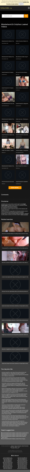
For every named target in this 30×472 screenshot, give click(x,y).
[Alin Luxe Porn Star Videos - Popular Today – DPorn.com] (22, 70)
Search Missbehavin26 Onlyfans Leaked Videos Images (13, 438)
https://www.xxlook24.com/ (7, 468)
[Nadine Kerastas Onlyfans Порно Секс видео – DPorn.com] (22, 39)
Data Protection (25, 446)
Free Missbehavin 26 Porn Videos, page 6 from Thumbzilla (14, 103)
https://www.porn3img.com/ (22, 466)
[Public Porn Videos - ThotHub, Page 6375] (8, 148)
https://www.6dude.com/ (8, 460)
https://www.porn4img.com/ (22, 467)
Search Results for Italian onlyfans (9, 134)
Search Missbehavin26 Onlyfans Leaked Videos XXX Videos (14, 434)
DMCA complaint (24, 214)
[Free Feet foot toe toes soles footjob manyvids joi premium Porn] (8, 179)
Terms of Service (17, 446)
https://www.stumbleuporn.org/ (22, 468)
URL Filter (12, 447)
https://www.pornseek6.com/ (22, 461)
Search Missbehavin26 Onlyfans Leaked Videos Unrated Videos (15, 432)
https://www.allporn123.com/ (22, 463)
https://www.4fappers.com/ (7, 457)
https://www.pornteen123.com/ (22, 462)
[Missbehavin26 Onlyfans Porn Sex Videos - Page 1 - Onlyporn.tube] (8, 39)
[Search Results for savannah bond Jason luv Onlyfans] (22, 179)
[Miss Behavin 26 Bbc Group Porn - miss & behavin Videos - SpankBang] (22, 54)
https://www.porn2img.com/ (22, 465)
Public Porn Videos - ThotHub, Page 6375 (10, 150)
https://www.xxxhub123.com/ (7, 465)
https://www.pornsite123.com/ (8, 462)
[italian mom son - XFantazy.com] (22, 117)
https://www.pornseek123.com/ (22, 460)
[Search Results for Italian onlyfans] (8, 132)
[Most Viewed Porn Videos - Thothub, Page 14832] (22, 163)
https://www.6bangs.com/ (7, 459)
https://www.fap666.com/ (8, 461)
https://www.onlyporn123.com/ (22, 464)
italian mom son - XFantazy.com (22, 119)
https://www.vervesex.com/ (7, 464)
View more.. (15, 187)
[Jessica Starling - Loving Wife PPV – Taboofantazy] (22, 148)
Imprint (12, 446)
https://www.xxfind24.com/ (7, 467)
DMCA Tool (17, 447)
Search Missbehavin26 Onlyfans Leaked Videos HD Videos (14, 435)
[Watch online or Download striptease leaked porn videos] (22, 85)
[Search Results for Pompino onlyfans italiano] (8, 70)
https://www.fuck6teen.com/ (22, 459)
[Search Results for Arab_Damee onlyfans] (22, 132)
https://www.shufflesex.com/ (7, 463)
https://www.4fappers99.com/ (7, 458)
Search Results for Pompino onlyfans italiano (11, 72)
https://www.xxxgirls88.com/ (22, 457)
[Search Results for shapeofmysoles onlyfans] (22, 101)
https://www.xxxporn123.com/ (8, 466)
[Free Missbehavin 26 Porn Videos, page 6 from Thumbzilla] (8, 101)
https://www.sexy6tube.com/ (22, 458)
